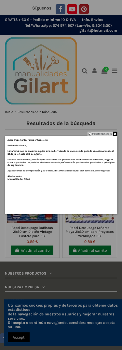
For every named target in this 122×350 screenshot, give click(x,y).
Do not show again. (102, 133)
